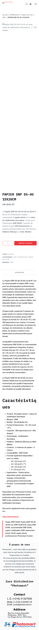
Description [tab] (19, 272)
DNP (15, 257)
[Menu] (36, 4)
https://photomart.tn (10, 517)
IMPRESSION (22, 257)
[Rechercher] (26, 4)
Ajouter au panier (25, 243)
